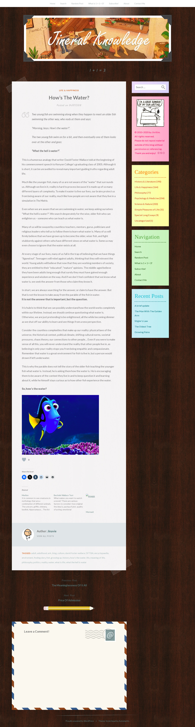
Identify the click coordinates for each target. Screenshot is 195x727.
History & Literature (145, 181)
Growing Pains (142, 332)
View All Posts (45, 536)
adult (33, 553)
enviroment (27, 557)
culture (61, 553)
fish (48, 557)
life (88, 557)
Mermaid (90, 512)
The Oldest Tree (143, 326)
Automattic (124, 721)
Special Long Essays (145, 215)
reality (44, 562)
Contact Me (139, 3)
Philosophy (140, 192)
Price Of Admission (69, 598)
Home (52, 3)
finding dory (40, 557)
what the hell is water (76, 562)
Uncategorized (142, 220)
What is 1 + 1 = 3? (96, 3)
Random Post (77, 3)
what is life (60, 562)
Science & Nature (143, 204)
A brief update (142, 305)
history (66, 557)
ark (49, 553)
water (51, 562)
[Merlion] (38, 502)
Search (63, 3)
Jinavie (51, 531)
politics (37, 562)
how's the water (78, 557)
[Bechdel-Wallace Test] (70, 502)
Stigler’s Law (141, 321)
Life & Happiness (69, 90)
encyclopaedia (101, 553)
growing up (56, 557)
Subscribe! (114, 3)
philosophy (27, 562)
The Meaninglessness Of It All (69, 583)
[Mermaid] (100, 502)
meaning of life (97, 557)
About (126, 3)
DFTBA (90, 553)
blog (54, 553)
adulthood (42, 553)
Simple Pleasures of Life (147, 209)
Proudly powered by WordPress (80, 721)
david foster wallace (75, 553)
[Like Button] (24, 459)
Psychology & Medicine (147, 198)
